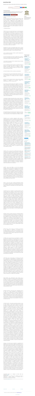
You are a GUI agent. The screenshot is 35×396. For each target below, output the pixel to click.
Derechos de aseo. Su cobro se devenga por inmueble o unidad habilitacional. (28, 147)
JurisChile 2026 (7, 2)
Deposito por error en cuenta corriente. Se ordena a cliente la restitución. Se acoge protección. (28, 150)
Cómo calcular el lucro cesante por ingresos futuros (27, 116)
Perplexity (23, 7)
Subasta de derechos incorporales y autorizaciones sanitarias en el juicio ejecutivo (27, 59)
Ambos (25, 7)
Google (21, 7)
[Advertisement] (13, 384)
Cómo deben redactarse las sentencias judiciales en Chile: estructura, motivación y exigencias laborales (28, 82)
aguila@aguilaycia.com (19, 392)
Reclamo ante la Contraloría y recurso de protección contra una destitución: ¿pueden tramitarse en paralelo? (27, 106)
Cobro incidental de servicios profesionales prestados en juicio (27, 75)
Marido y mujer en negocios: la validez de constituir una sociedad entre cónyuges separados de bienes (27, 131)
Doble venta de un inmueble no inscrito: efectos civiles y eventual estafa (27, 98)
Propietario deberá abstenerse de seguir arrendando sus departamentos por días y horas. (28, 153)
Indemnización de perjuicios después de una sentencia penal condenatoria (27, 91)
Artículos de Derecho (26, 140)
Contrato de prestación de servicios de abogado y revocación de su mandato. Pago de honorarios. (27, 157)
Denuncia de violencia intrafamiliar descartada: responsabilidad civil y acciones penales (27, 67)
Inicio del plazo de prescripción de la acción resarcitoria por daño (27, 123)
